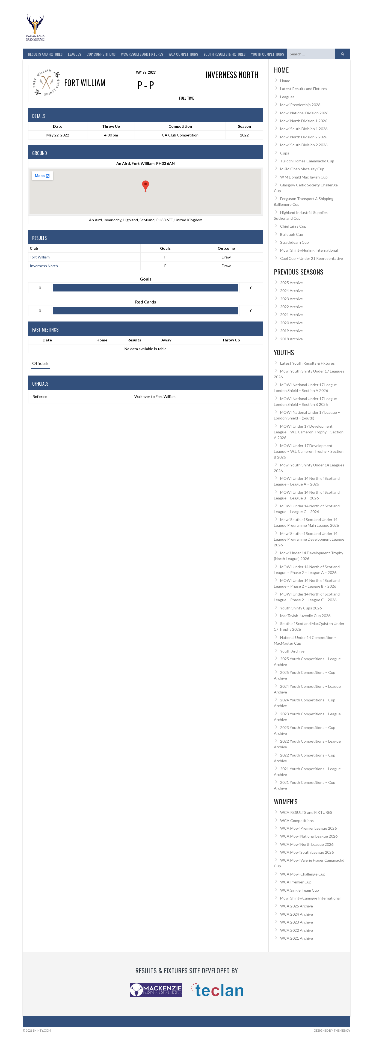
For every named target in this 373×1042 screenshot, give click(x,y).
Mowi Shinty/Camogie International (310, 898)
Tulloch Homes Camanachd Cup (307, 161)
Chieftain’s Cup (293, 226)
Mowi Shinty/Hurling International (309, 250)
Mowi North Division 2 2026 (303, 137)
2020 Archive (291, 322)
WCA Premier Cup (296, 882)
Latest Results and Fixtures (303, 88)
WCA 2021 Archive (296, 938)
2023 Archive (291, 298)
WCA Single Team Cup (299, 890)
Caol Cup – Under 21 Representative (311, 258)
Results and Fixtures (45, 54)
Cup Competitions (101, 54)
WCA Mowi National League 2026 (309, 836)
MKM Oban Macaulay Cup (302, 168)
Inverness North (44, 265)
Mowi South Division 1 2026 (303, 128)
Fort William (40, 257)
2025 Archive (291, 282)
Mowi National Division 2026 (304, 113)
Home (101, 340)
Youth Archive (292, 651)
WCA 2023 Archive (296, 922)
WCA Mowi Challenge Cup (302, 874)
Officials (40, 363)
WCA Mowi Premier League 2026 (308, 828)
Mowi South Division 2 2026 (303, 144)
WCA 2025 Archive (296, 906)
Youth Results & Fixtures (224, 54)
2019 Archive (291, 330)
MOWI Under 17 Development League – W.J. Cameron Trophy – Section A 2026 (309, 432)
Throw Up (231, 340)
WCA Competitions (297, 820)
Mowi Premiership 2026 (300, 104)
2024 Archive (291, 290)
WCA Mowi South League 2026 (307, 852)
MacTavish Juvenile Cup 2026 (305, 615)
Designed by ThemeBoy (332, 1030)
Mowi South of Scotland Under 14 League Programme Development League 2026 (309, 539)
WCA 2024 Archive (296, 914)
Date (47, 340)
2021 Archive (291, 314)
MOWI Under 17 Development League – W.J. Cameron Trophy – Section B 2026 (309, 451)
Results (134, 340)
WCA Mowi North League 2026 (306, 844)
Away (166, 340)
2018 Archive (291, 339)
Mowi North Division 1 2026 (303, 120)
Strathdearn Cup (294, 242)
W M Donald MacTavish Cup (304, 177)
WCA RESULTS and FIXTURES (142, 54)
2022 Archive (291, 306)
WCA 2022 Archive (296, 930)
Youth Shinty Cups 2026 (301, 608)
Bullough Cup (291, 234)
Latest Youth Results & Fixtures (307, 363)
